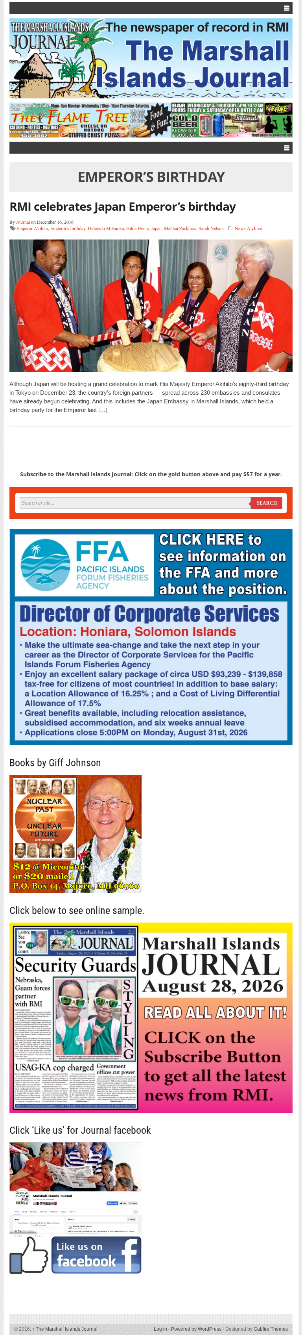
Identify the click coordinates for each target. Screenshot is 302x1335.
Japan (156, 228)
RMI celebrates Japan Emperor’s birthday (122, 206)
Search (267, 503)
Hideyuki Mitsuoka (106, 228)
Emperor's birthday (67, 228)
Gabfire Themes (271, 1329)
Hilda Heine (137, 228)
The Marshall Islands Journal (65, 1329)
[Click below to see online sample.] (151, 1018)
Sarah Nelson (211, 228)
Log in (160, 1329)
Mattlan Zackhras (180, 228)
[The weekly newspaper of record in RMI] (151, 58)
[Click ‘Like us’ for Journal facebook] (151, 1208)
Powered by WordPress (196, 1329)
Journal (23, 222)
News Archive (248, 228)
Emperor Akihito (32, 228)
